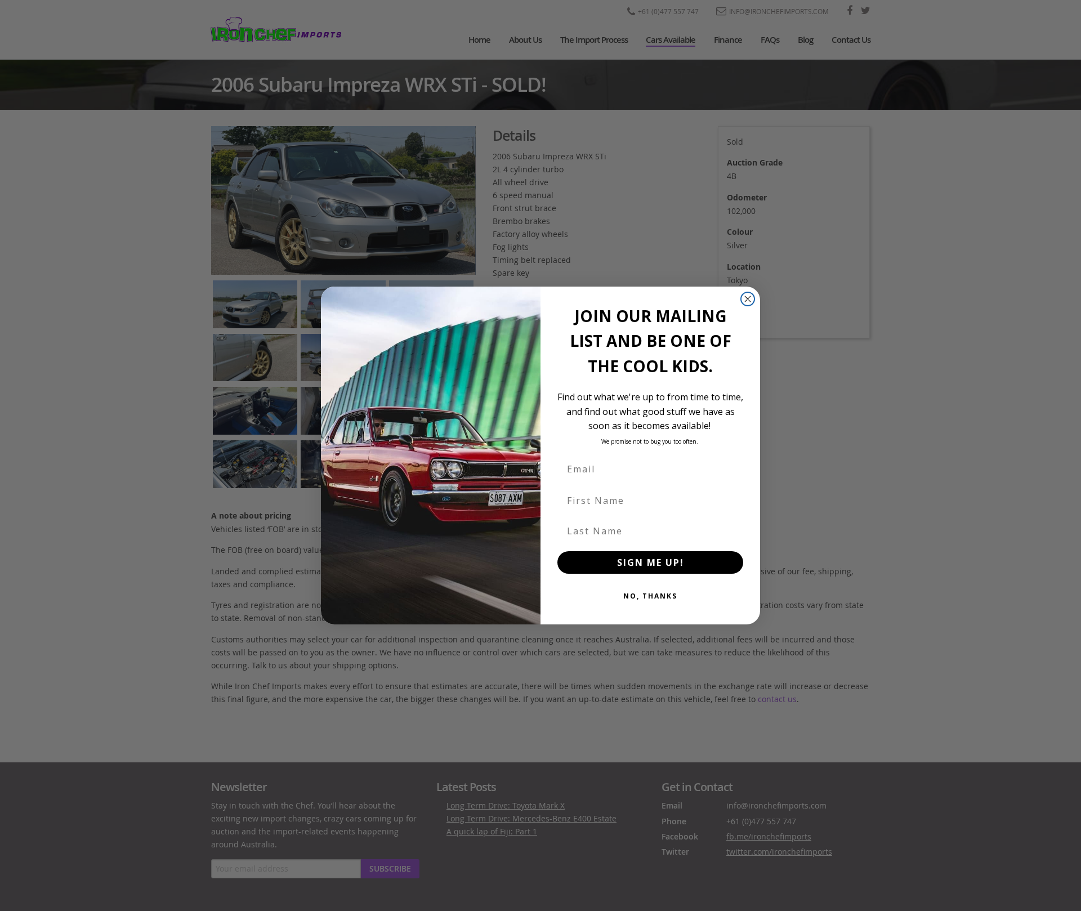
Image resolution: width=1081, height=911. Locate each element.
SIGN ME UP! (650, 562)
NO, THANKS (650, 596)
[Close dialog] (747, 299)
